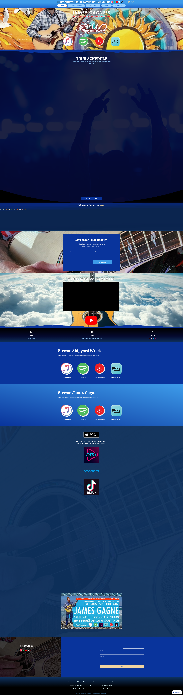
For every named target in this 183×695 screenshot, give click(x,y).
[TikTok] (122, 2)
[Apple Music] (112, 2)
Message (102, 656)
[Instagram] (124, 2)
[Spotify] (114, 2)
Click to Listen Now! (95, 355)
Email (71, 260)
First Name (72, 251)
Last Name (95, 251)
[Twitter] (119, 2)
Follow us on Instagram (88, 205)
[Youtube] (117, 2)
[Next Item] (179, 219)
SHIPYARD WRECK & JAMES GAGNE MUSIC (83, 2)
